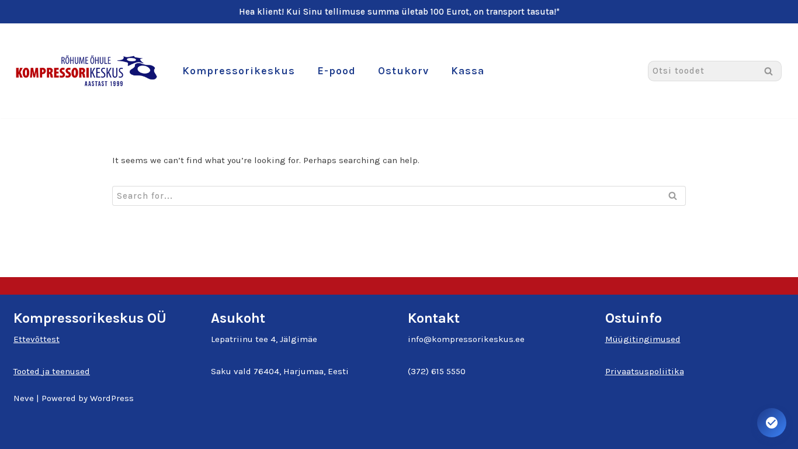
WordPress (112, 398)
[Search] (768, 71)
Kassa (467, 70)
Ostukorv (403, 70)
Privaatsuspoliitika (644, 371)
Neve (23, 398)
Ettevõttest (36, 339)
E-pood (336, 70)
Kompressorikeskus (238, 70)
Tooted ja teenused (51, 371)
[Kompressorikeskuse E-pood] (86, 70)
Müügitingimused (643, 339)
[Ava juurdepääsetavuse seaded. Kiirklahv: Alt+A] (771, 422)
